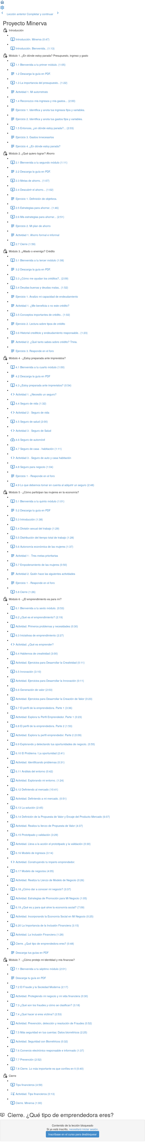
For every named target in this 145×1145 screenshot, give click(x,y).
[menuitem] (2, 9)
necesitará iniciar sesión (83, 1129)
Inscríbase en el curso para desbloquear (72, 1134)
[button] (2, 3)
